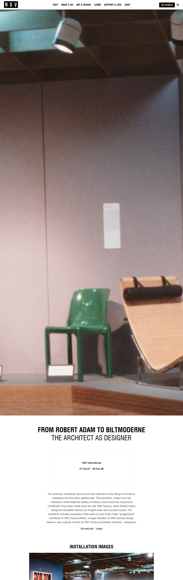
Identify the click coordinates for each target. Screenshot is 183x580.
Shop (127, 5)
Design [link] (99, 529)
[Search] (178, 5)
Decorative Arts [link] (87, 529)
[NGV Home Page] (11, 5)
